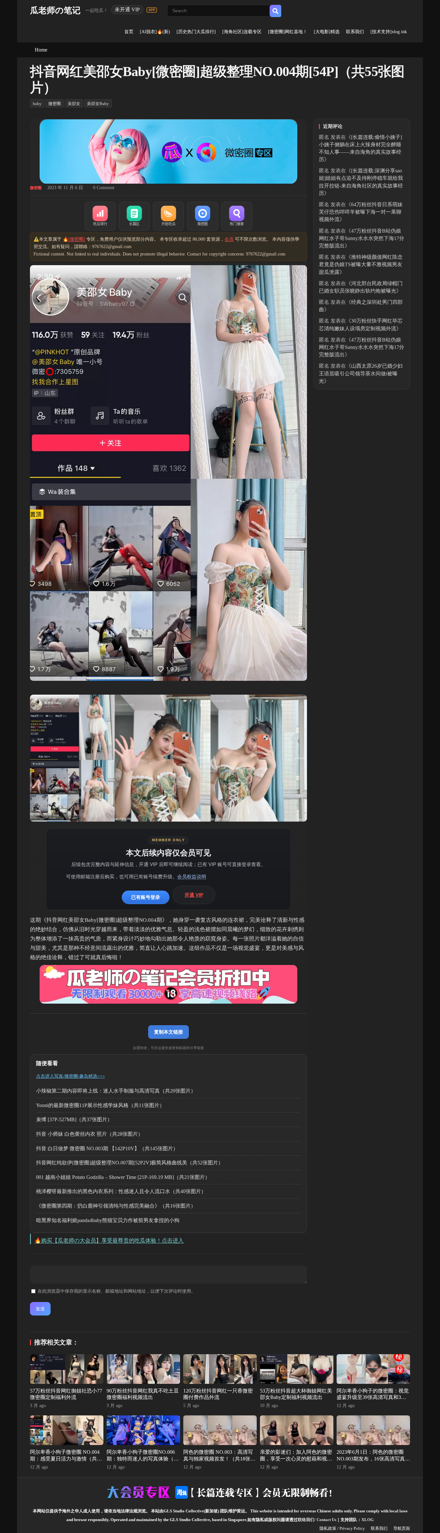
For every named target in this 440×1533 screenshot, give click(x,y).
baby (37, 103)
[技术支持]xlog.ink (388, 31)
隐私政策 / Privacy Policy (342, 1528)
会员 (229, 239)
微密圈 (54, 103)
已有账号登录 (145, 897)
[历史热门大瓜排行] (196, 31)
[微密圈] (202, 216)
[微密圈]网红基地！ (287, 31)
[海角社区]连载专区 (242, 31)
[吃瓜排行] (100, 216)
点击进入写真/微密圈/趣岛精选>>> (70, 1076)
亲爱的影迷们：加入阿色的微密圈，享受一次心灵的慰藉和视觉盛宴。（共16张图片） (296, 1458)
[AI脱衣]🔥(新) (155, 31)
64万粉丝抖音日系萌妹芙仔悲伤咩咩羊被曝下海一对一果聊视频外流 (361, 212)
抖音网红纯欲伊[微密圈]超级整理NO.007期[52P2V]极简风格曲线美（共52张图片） (129, 1162)
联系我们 (355, 31)
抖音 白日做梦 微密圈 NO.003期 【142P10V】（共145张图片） (107, 1148)
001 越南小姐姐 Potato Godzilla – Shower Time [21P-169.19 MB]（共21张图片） (123, 1177)
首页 (128, 31)
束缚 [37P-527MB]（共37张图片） (74, 1119)
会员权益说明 (191, 876)
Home (41, 50)
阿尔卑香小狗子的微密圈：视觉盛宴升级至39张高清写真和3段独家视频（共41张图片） (373, 1397)
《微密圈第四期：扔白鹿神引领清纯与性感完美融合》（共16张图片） (116, 1206)
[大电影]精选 (327, 31)
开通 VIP (194, 895)
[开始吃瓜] (168, 216)
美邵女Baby (98, 103)
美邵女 (74, 103)
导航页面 (401, 1528)
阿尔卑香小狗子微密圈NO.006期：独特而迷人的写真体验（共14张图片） (143, 1458)
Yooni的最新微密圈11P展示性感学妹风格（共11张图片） (100, 1105)
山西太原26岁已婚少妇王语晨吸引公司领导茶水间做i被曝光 (361, 373)
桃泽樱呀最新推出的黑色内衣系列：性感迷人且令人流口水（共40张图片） (121, 1191)
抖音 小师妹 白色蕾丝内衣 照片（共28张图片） (89, 1134)
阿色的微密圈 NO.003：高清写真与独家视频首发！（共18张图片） (219, 1458)
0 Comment (103, 187)
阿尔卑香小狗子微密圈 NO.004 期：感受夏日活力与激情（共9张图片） (65, 1458)
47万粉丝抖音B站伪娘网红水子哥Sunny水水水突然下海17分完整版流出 (361, 238)
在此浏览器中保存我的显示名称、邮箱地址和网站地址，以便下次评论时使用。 (117, 1291)
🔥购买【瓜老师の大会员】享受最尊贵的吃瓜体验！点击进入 (109, 1241)
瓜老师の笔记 (55, 10)
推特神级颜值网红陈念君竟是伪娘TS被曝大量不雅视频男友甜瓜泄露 (361, 264)
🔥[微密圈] (74, 239)
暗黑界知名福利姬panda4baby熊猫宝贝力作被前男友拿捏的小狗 (107, 1220)
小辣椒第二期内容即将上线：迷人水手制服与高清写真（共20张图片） (116, 1091)
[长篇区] (134, 216)
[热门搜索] (236, 216)
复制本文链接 (168, 1032)
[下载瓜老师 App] (152, 9)
